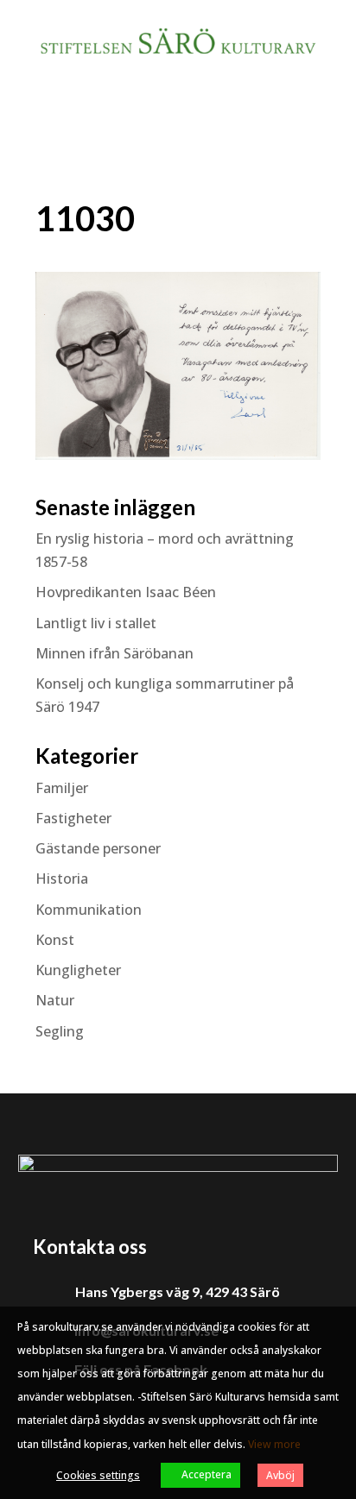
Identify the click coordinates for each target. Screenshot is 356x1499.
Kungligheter (78, 969)
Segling (59, 1031)
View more (274, 1444)
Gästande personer (98, 848)
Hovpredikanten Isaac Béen (127, 592)
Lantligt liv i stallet (95, 623)
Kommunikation (88, 909)
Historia (61, 878)
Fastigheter (73, 818)
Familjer (61, 787)
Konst (54, 939)
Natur (54, 1000)
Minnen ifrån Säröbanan (114, 653)
